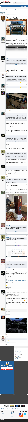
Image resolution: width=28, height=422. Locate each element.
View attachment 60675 (9, 267)
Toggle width (2, 419)
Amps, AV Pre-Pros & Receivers (19, 357)
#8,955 (26, 259)
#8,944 (26, 73)
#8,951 (26, 176)
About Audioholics (12, 412)
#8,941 (26, 16)
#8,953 (26, 223)
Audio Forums (3, 413)
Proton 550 (17, 348)
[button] (0, 6)
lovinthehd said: (8, 237)
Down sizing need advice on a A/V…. (20, 356)
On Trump (17, 358)
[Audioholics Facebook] (20, 414)
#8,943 (26, 56)
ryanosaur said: (8, 178)
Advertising (12, 413)
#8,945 (26, 84)
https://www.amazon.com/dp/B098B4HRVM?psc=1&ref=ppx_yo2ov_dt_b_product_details (16, 280)
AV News (2, 416)
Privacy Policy (12, 416)
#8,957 (26, 290)
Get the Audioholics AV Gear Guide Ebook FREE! (7, 366)
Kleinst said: (7, 225)
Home (2, 412)
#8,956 (26, 271)
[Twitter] (25, 414)
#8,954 (26, 235)
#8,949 (26, 150)
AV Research (3, 415)
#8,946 (26, 91)
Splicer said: (7, 86)
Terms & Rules (26, 420)
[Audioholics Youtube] (22, 414)
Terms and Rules (12, 415)
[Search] (27, 6)
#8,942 (26, 37)
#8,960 (26, 336)
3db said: (7, 58)
